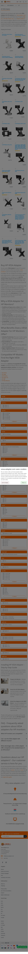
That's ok (24, 482)
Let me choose (5, 482)
